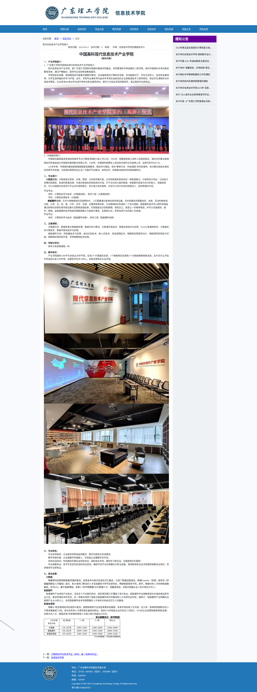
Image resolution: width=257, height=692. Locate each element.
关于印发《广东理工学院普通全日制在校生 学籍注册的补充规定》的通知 (194, 101)
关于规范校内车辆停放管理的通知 (192, 81)
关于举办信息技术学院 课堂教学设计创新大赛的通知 (194, 54)
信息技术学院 (57, 658)
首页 (56, 39)
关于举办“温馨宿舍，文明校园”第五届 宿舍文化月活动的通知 (194, 68)
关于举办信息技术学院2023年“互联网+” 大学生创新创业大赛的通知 (194, 88)
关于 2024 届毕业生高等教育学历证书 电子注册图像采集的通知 (194, 94)
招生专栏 (67, 39)
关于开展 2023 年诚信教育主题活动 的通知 (194, 61)
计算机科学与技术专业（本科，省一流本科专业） (74, 654)
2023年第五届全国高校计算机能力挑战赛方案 (194, 48)
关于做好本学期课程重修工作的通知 (193, 74)
